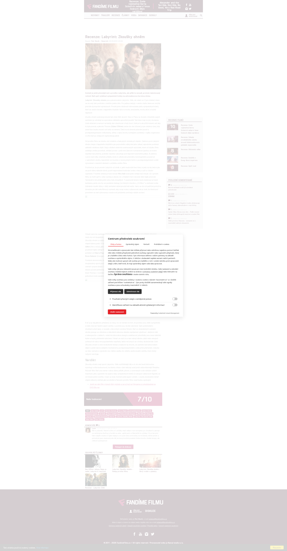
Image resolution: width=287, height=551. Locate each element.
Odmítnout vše (133, 291)
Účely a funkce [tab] (115, 244)
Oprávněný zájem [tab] (132, 244)
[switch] (173, 310)
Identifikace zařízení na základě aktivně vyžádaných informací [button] (138, 305)
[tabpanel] (143, 294)
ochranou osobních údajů (153, 271)
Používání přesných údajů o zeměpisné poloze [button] (131, 299)
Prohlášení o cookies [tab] (161, 244)
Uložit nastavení (117, 312)
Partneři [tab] (147, 244)
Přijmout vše (115, 291)
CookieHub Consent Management (168, 313)
